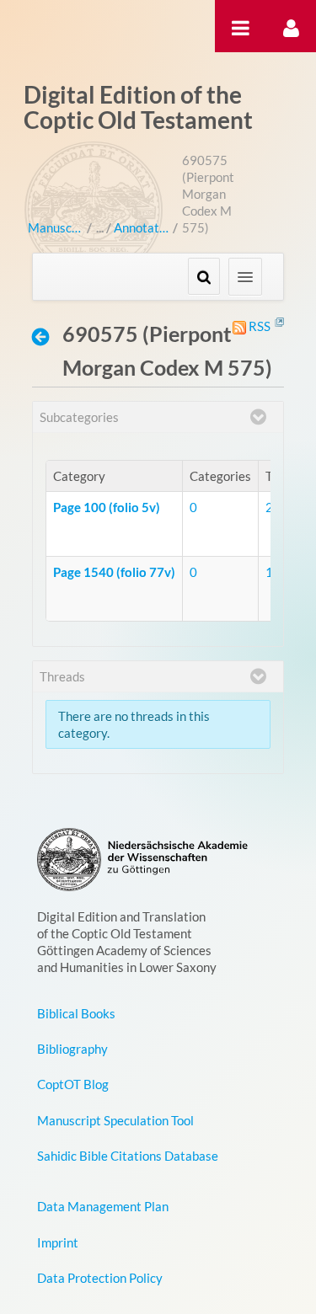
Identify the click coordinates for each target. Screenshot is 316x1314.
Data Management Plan (103, 1206)
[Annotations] (45, 337)
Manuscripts (55, 227)
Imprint (57, 1242)
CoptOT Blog (73, 1084)
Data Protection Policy (100, 1277)
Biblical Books (76, 1013)
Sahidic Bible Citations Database (127, 1155)
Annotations (141, 227)
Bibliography (72, 1048)
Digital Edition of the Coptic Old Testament (138, 107)
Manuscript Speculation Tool (115, 1120)
